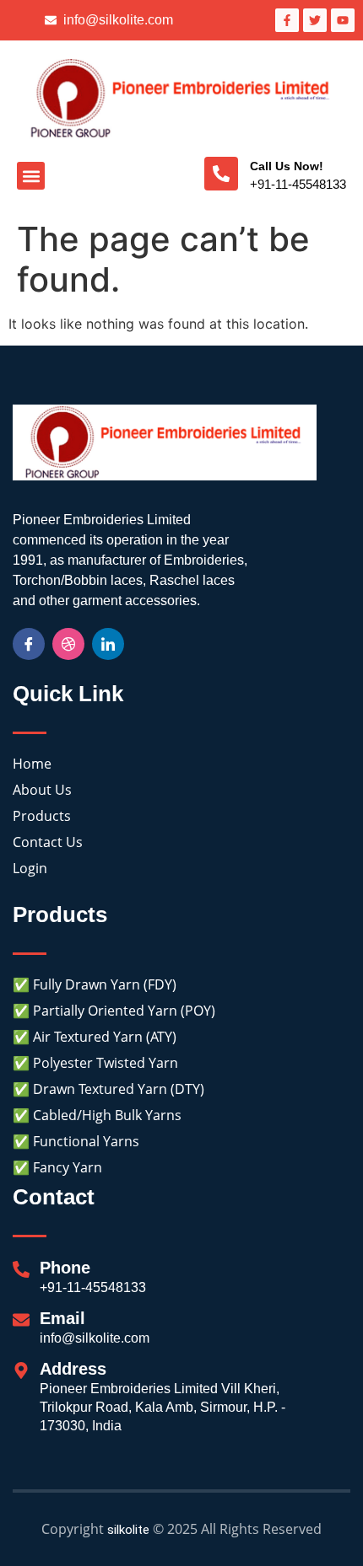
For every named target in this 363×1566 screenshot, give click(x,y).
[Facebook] (29, 644)
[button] (31, 176)
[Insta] (68, 644)
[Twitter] (108, 644)
